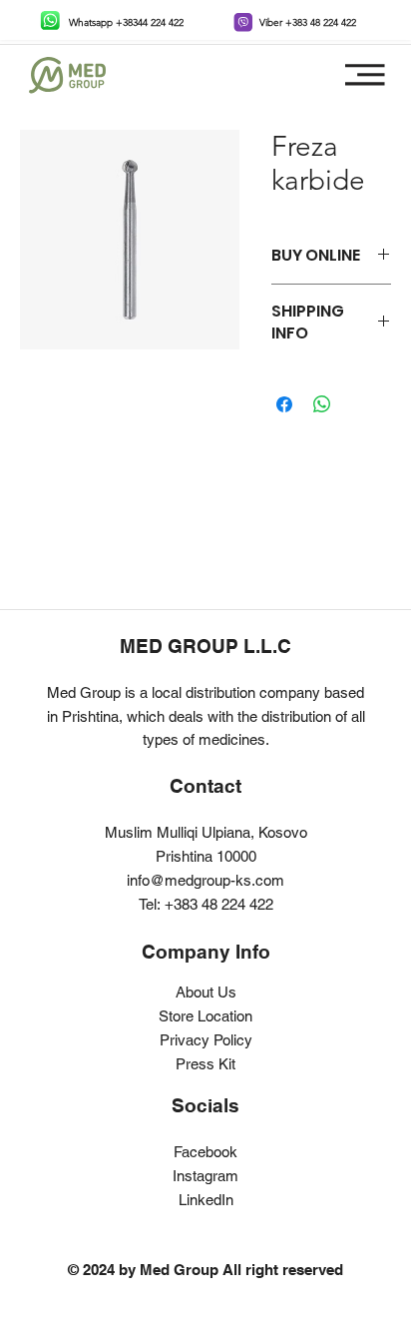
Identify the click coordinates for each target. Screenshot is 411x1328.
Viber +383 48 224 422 (307, 22)
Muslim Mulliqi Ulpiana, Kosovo (206, 832)
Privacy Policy (206, 1039)
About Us (206, 992)
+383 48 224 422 (219, 904)
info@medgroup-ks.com (205, 880)
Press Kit (205, 1063)
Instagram (205, 1175)
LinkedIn (206, 1199)
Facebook (205, 1151)
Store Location (205, 1015)
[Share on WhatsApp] (322, 404)
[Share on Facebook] (284, 404)
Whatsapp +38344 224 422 (126, 22)
